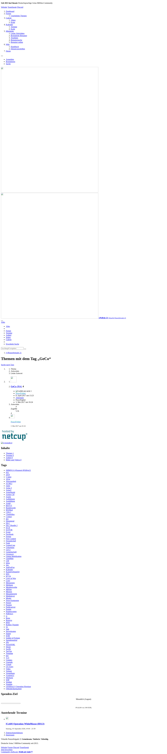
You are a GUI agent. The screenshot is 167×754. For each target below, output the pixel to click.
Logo (8, 581)
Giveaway (10, 554)
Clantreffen (10, 514)
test (7, 656)
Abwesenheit (11, 481)
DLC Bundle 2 (11, 525)
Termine (9, 333)
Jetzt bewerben (6, 750)
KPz (7, 574)
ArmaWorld (10, 492)
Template (9, 653)
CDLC (8, 512)
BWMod (9, 510)
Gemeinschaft (11, 552)
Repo (8, 618)
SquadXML (10, 645)
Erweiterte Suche (12, 344)
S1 (7, 627)
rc (6, 616)
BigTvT (9, 506)
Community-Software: (17, 752)
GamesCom (10, 545)
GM (7, 561)
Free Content (11, 539)
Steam (8, 647)
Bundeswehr (11, 508)
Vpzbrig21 (10, 675)
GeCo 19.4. (16, 386)
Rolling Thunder (12, 625)
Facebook (9, 534)
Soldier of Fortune (13, 638)
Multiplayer (10, 596)
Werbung (9, 678)
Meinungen (10, 583)
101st (8, 479)
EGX (8, 528)
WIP (7, 680)
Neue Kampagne (12, 600)
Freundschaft (11, 541)
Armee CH (10, 495)
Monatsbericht (11, 594)
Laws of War (11, 578)
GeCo (8, 550)
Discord (20, 7)
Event (8, 532)
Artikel (8, 335)
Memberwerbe (11, 587)
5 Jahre (8, 477)
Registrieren (10, 62)
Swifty (8, 649)
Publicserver (10, 607)
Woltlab (9, 682)
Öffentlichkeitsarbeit (14, 689)
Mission (9, 592)
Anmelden (10, 59)
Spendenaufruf (11, 640)
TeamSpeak (12, 7)
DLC (8, 523)
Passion (9, 605)
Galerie (8, 340)
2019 (8, 475)
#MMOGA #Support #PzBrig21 (18, 470)
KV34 (8, 576)
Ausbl (8, 503)
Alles (8, 326)
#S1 (7, 472)
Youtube (9, 684)
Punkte (8, 609)
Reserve (9, 620)
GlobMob (9, 559)
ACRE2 (9, 483)
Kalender (9, 570)
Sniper (8, 634)
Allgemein (20, 398)
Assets (8, 497)
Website (4, 7)
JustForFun (10, 567)
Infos (8, 563)
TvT (7, 658)
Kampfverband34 (12, 572)
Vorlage (9, 671)
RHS (8, 622)
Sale (7, 629)
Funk (8, 543)
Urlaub (8, 664)
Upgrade (9, 662)
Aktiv (8, 486)
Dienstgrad (10, 521)
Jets (7, 565)
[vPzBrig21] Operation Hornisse (18, 686)
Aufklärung (10, 499)
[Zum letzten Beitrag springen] (13, 418)
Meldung (9, 585)
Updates (9, 660)
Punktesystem (11, 611)
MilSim (9, 589)
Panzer (8, 603)
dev (7, 519)
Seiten (8, 337)
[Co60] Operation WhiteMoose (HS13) (25, 723)
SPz (7, 642)
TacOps (9, 651)
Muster (8, 598)
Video (8, 669)
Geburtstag (10, 547)
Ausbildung (10, 501)
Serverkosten (11, 631)
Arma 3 (9, 488)
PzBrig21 (9, 614)
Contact (9, 517)
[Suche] (2, 320)
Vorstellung (10, 673)
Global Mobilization (13, 556)
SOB (8, 636)
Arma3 (8, 490)
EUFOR (9, 530)
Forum (8, 331)
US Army (9, 667)
